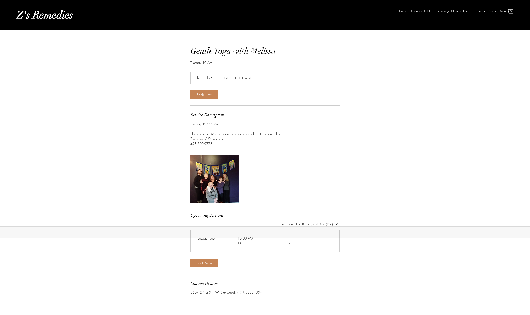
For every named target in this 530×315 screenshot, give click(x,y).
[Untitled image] (214, 179)
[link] (204, 94)
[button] (510, 11)
